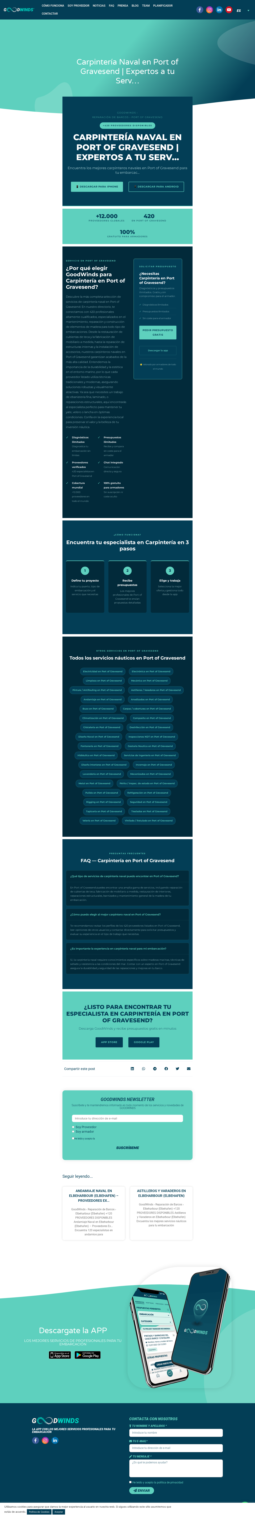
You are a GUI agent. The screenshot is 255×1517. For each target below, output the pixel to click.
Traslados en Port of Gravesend (149, 811)
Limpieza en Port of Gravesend (104, 680)
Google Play (144, 1042)
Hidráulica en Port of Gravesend (96, 755)
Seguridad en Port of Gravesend (148, 802)
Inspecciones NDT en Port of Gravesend (152, 736)
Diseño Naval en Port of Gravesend (98, 736)
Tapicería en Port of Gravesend (104, 811)
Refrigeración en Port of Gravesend (147, 792)
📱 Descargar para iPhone (97, 186)
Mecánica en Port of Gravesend (149, 680)
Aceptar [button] (58, 1511)
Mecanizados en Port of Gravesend (150, 774)
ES (239, 11)
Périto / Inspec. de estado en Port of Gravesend (147, 783)
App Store (109, 1042)
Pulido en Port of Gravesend (101, 792)
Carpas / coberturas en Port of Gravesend (147, 708)
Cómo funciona (53, 5)
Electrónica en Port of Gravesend (151, 671)
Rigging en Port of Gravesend (103, 802)
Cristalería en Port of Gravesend (101, 727)
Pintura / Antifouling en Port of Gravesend (97, 690)
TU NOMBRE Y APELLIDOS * (149, 1426)
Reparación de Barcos (110, 117)
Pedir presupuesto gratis (158, 332)
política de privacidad (106, 1138)
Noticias (99, 5)
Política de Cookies (39, 1511)
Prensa (123, 5)
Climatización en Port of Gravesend (103, 718)
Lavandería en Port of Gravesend (102, 774)
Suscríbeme (127, 1148)
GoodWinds (126, 112)
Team (146, 5)
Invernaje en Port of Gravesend (154, 764)
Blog (135, 5)
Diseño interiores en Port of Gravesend (103, 764)
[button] (132, 1069)
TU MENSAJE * (141, 1456)
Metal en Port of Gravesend (94, 783)
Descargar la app (158, 350)
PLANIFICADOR (163, 5)
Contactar (50, 13)
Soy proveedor (78, 5)
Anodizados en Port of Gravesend (150, 699)
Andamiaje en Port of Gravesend (103, 699)
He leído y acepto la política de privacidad (157, 1482)
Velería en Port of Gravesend (99, 820)
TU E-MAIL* (139, 1441)
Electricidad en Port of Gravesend (102, 671)
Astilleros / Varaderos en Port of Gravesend (156, 690)
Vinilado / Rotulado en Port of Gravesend (149, 820)
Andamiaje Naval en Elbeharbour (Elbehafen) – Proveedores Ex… (93, 1196)
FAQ (111, 5)
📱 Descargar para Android (156, 186)
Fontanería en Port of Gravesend (99, 746)
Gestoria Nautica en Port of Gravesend (150, 746)
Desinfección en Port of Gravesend (150, 727)
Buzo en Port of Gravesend (98, 708)
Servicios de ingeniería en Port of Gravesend (150, 755)
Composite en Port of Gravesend (152, 718)
